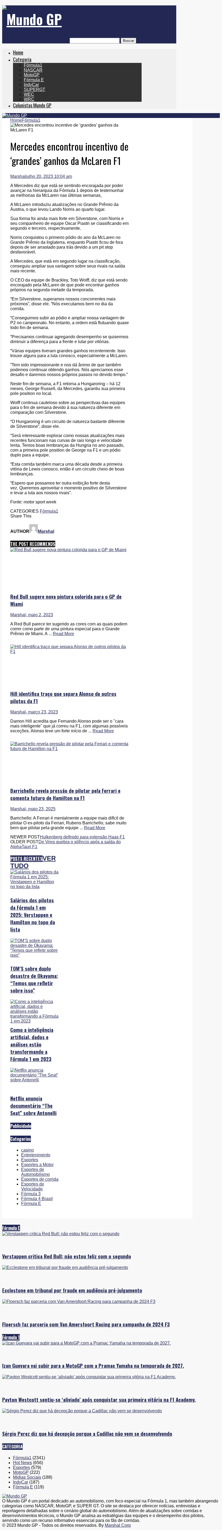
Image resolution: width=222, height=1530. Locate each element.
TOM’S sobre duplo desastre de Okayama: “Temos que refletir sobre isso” (34, 979)
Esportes (29, 1159)
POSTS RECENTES (26, 858)
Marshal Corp (118, 1525)
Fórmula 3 (31, 1193)
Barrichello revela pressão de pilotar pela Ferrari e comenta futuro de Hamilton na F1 (65, 794)
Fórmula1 (33, 65)
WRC (29, 99)
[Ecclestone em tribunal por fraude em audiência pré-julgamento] (65, 1267)
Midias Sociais (27, 1477)
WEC (29, 94)
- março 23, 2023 (42, 712)
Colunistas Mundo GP (32, 105)
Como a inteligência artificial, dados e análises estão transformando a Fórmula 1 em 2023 (31, 1044)
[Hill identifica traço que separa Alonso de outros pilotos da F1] (69, 651)
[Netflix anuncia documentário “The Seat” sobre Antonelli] (34, 1080)
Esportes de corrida (39, 1179)
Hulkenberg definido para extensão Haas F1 (82, 837)
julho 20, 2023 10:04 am (49, 176)
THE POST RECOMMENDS (32, 544)
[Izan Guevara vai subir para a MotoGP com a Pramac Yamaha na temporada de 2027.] (86, 1343)
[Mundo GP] (32, 19)
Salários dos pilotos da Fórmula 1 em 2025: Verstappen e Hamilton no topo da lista (32, 914)
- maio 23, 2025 (41, 809)
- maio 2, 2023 (39, 614)
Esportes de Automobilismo (35, 1172)
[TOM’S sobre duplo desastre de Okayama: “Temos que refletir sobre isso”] (34, 955)
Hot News (22, 1462)
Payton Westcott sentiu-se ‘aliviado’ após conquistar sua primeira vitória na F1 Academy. (99, 1399)
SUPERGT (34, 89)
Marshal (18, 176)
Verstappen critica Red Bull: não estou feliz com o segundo (66, 1256)
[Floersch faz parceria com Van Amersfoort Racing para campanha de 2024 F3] (78, 1301)
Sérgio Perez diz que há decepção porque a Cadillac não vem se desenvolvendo (87, 1433)
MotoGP (32, 75)
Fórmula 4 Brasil (37, 1198)
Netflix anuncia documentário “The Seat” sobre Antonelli (33, 1105)
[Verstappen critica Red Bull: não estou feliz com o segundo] (60, 1233)
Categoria (22, 59)
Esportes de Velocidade (32, 1186)
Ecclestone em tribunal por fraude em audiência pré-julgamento (72, 1290)
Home (18, 52)
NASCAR (33, 70)
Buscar (128, 41)
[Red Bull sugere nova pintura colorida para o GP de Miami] (68, 549)
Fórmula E (34, 79)
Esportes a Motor (37, 1164)
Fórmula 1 (11, 1337)
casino (27, 1150)
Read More (63, 633)
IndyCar (31, 84)
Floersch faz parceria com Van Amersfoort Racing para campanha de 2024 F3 (86, 1324)
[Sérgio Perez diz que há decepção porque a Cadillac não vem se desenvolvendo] (82, 1411)
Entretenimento (35, 1155)
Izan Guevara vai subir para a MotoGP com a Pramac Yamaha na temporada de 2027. (93, 1365)
